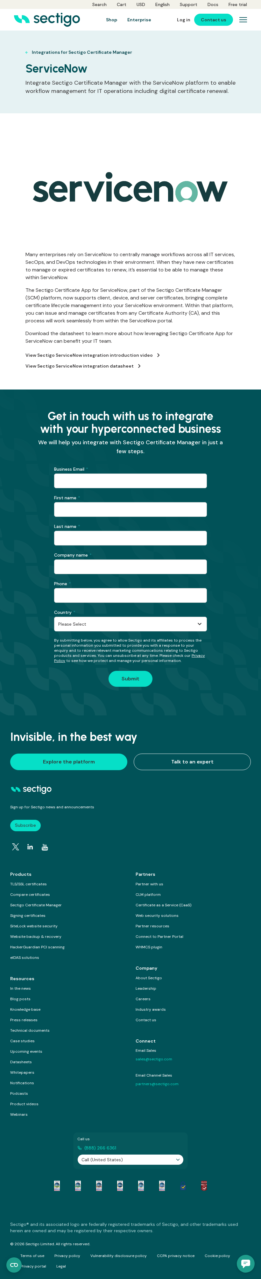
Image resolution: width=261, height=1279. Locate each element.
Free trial (238, 4)
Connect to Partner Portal (159, 936)
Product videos (24, 1104)
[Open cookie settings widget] (14, 1265)
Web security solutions (157, 915)
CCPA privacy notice (175, 1255)
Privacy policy (67, 1255)
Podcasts (19, 1093)
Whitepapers (22, 1072)
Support (188, 4)
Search (99, 4)
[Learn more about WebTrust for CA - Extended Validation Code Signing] (120, 1186)
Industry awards (151, 1009)
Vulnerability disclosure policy (118, 1255)
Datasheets (21, 1062)
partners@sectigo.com (157, 1083)
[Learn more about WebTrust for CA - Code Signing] (162, 1186)
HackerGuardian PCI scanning (37, 947)
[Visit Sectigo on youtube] (44, 847)
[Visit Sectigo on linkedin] (30, 846)
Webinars (19, 1114)
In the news (20, 988)
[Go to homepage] (47, 20)
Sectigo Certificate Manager (36, 905)
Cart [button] (121, 4)
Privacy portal (33, 1266)
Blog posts (20, 998)
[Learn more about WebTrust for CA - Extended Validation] (99, 1186)
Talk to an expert (192, 761)
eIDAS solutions (24, 957)
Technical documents (30, 1030)
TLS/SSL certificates (28, 884)
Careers (143, 998)
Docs (213, 4)
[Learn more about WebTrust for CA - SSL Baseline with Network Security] (141, 1186)
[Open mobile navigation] (243, 19)
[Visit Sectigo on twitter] (15, 846)
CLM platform (148, 894)
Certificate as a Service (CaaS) (163, 905)
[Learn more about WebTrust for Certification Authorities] (78, 1186)
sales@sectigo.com (154, 1059)
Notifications (22, 1083)
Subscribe (25, 825)
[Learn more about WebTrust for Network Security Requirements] (57, 1186)
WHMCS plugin (149, 947)
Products (21, 874)
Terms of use (32, 1255)
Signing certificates (28, 915)
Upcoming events (26, 1051)
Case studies (22, 1041)
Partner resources (152, 926)
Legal (61, 1266)
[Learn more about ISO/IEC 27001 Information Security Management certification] (204, 1186)
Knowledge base (25, 1009)
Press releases (24, 1019)
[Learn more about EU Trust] (183, 1186)
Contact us (146, 1019)
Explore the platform (69, 761)
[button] (246, 1264)
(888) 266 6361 (100, 1148)
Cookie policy (217, 1255)
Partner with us (149, 884)
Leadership (146, 988)
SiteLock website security (34, 926)
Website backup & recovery (35, 936)
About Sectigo (149, 977)
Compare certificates (30, 894)
